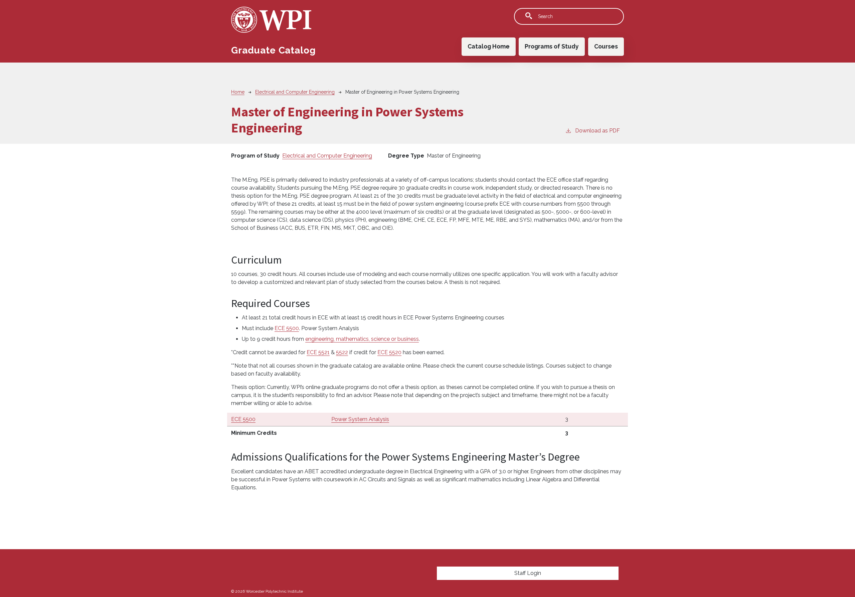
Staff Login (527, 573)
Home (237, 92)
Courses (606, 46)
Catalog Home (489, 46)
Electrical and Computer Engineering (295, 92)
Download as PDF (597, 130)
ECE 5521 (318, 352)
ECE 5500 (287, 328)
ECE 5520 (389, 352)
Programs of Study (552, 46)
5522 (342, 352)
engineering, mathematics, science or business (362, 339)
